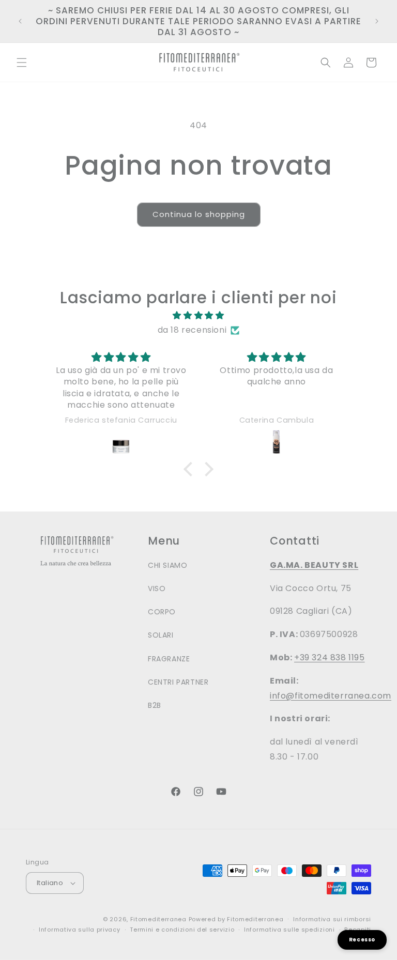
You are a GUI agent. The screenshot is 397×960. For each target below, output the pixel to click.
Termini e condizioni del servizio (182, 929)
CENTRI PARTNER (178, 682)
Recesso (362, 939)
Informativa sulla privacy (79, 929)
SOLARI (161, 635)
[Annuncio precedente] (20, 21)
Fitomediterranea (158, 919)
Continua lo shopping (198, 214)
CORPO (162, 612)
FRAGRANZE (169, 659)
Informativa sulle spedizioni (289, 929)
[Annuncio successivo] (376, 21)
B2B (154, 705)
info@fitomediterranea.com (330, 696)
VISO (156, 588)
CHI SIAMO (167, 565)
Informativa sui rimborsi (332, 919)
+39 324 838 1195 (329, 657)
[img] (198, 315)
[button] (21, 62)
